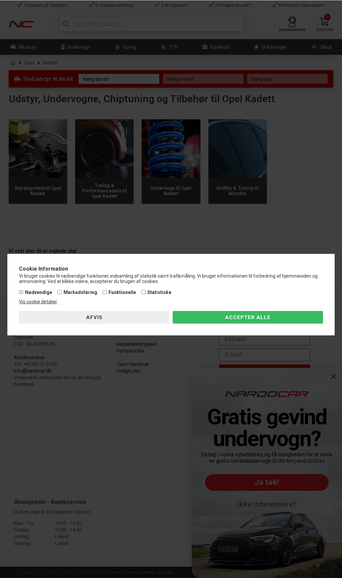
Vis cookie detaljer (38, 301)
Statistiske (159, 292)
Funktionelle (122, 292)
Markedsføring (80, 292)
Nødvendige (38, 292)
